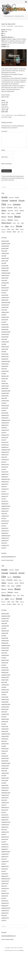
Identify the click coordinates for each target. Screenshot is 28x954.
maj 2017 (3, 491)
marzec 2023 (4, 319)
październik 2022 (5, 332)
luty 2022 (3, 351)
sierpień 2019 (4, 425)
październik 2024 (5, 273)
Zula (22, 231)
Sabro (7, 226)
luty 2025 (3, 263)
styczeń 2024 (4, 295)
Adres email (4, 157)
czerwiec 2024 (5, 283)
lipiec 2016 (4, 513)
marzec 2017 (4, 496)
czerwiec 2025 (5, 253)
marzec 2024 (4, 290)
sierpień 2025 (4, 248)
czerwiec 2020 (5, 400)
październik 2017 (5, 479)
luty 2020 (3, 410)
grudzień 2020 (5, 386)
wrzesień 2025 (5, 246)
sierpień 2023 (4, 307)
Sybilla (12, 229)
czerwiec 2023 (5, 312)
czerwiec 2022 (5, 341)
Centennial (13, 200)
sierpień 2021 (4, 366)
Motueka (10, 220)
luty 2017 (3, 499)
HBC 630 (22, 210)
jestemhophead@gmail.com (8, 556)
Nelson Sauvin (6, 223)
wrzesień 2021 (5, 364)
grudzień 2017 (5, 474)
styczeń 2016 (4, 528)
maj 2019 (3, 432)
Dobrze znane (9, 115)
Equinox (20, 207)
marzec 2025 (4, 260)
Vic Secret (9, 231)
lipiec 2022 (4, 339)
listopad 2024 (4, 270)
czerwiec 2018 (5, 459)
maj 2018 (3, 462)
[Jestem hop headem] (14, 13)
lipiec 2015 (4, 543)
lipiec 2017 (4, 486)
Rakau (18, 223)
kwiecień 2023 (5, 317)
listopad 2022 (4, 329)
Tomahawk (3, 231)
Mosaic (17, 216)
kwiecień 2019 (5, 435)
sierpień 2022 (4, 337)
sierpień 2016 (4, 511)
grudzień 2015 (5, 530)
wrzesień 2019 (5, 422)
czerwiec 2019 (5, 430)
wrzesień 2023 (5, 305)
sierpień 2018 (4, 454)
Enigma (15, 207)
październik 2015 (5, 535)
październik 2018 (5, 449)
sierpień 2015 (4, 540)
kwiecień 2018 (5, 464)
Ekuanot (3, 207)
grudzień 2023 (5, 297)
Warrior (14, 231)
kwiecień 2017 (5, 494)
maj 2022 (3, 344)
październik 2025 (5, 243)
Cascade (4, 200)
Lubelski (18, 213)
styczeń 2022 (4, 354)
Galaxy (3, 210)
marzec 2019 (4, 437)
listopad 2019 (4, 418)
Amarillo (4, 197)
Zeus (19, 231)
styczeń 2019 (4, 442)
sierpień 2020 (4, 395)
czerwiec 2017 (5, 489)
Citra (3, 204)
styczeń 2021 (4, 383)
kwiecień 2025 (5, 258)
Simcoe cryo (3, 229)
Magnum (3, 217)
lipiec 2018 (4, 457)
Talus (17, 229)
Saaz (2, 226)
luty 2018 (3, 469)
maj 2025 (3, 256)
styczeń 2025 (4, 265)
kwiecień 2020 (5, 405)
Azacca (17, 197)
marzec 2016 (4, 523)
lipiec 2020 (4, 398)
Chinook (21, 200)
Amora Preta (11, 197)
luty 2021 (3, 381)
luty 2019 (3, 440)
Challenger (20, 115)
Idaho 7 (3, 213)
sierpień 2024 (4, 278)
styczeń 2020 (4, 413)
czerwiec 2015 (5, 545)
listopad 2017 (4, 476)
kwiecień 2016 (5, 521)
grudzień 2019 (5, 415)
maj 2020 (3, 403)
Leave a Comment (19, 26)
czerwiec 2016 (5, 516)
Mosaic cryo (3, 220)
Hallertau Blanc (10, 210)
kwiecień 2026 (5, 241)
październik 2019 (5, 420)
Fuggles (10, 117)
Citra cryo (9, 204)
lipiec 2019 (4, 427)
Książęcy (13, 213)
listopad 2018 (4, 447)
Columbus (16, 204)
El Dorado (9, 207)
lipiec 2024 (4, 280)
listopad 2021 (4, 359)
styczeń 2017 (4, 501)
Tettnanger (22, 229)
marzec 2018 (4, 467)
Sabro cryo (12, 226)
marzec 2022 (4, 349)
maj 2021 (3, 373)
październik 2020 (5, 391)
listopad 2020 (4, 388)
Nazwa (3, 150)
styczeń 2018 (4, 472)
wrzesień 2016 (5, 508)
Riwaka (22, 223)
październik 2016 (5, 506)
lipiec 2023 (4, 310)
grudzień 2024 (5, 268)
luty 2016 (3, 526)
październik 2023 (5, 302)
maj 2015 (3, 548)
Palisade (14, 223)
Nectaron (16, 220)
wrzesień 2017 (5, 481)
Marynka (10, 217)
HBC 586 (16, 210)
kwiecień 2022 (5, 346)
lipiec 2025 (4, 251)
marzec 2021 (4, 378)
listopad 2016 (4, 503)
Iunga (8, 213)
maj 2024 (3, 285)
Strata (8, 229)
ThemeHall (20, 950)
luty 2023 (3, 322)
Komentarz (4, 131)
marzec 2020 (4, 408)
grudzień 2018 (5, 445)
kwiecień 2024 (5, 287)
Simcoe (19, 226)
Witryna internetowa (6, 163)
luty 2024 (3, 292)
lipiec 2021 (4, 368)
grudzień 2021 (5, 356)
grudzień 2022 (5, 327)
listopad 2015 (4, 533)
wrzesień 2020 (5, 393)
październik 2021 (5, 361)
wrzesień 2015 (5, 538)
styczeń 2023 (4, 324)
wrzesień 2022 (5, 334)
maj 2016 (3, 518)
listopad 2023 (4, 300)
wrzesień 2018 (5, 452)
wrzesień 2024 (5, 275)
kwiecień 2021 (5, 376)
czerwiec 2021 (5, 371)
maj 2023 (3, 314)
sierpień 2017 (4, 484)
